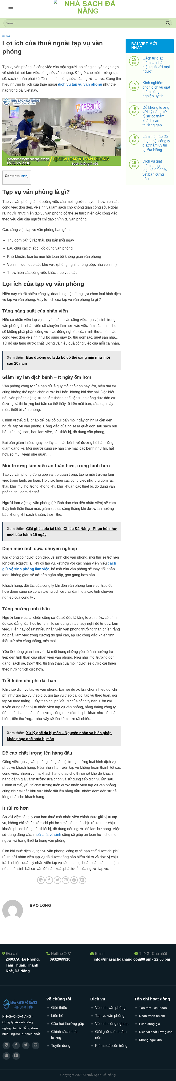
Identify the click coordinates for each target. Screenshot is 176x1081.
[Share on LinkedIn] (82, 880)
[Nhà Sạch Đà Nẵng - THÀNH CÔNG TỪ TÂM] (88, 9)
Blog (6, 36)
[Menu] (10, 8)
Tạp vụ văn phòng (109, 1016)
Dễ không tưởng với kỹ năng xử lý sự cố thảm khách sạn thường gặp (156, 116)
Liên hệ (57, 1016)
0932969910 (60, 959)
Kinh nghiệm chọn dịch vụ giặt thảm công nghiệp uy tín (156, 89)
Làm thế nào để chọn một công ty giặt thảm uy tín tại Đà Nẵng (156, 143)
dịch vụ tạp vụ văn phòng (80, 84)
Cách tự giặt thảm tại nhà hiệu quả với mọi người (156, 64)
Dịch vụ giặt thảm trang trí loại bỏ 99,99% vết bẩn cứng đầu (155, 170)
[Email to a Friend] (65, 880)
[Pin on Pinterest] (74, 880)
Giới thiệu (59, 1008)
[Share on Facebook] (49, 880)
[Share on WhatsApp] (41, 880)
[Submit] (168, 23)
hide (24, 176)
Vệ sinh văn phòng (110, 1008)
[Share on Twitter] (57, 880)
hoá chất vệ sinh (48, 835)
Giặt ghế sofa (106, 1032)
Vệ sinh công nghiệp (112, 1024)
